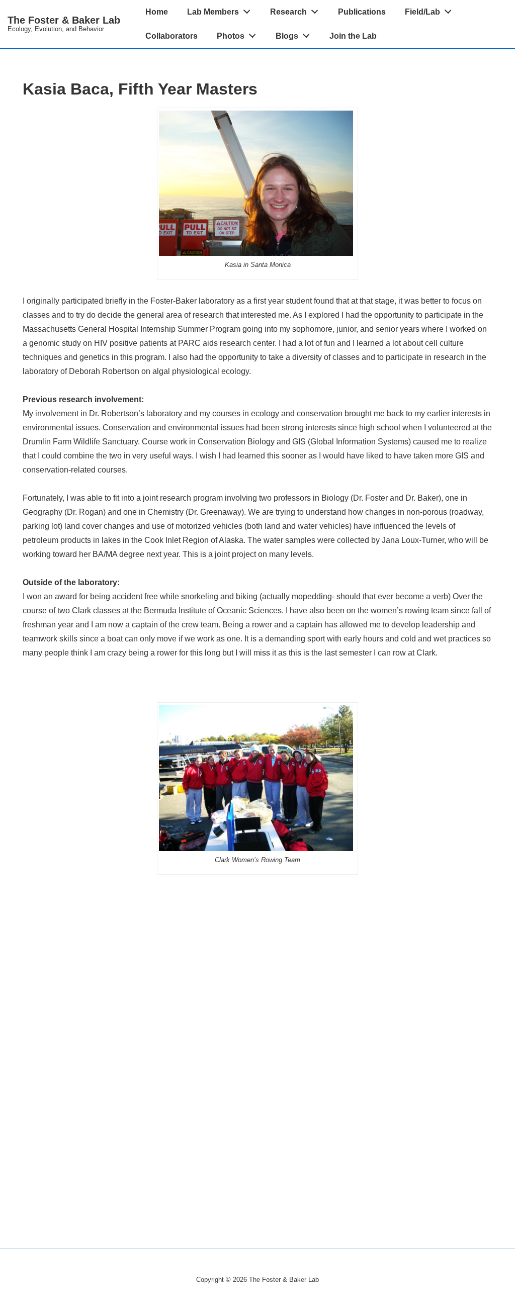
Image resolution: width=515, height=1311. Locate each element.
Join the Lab (353, 36)
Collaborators (171, 36)
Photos (230, 36)
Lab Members (213, 12)
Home (156, 12)
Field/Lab (422, 12)
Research (288, 12)
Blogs (287, 36)
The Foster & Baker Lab (64, 20)
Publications (362, 12)
